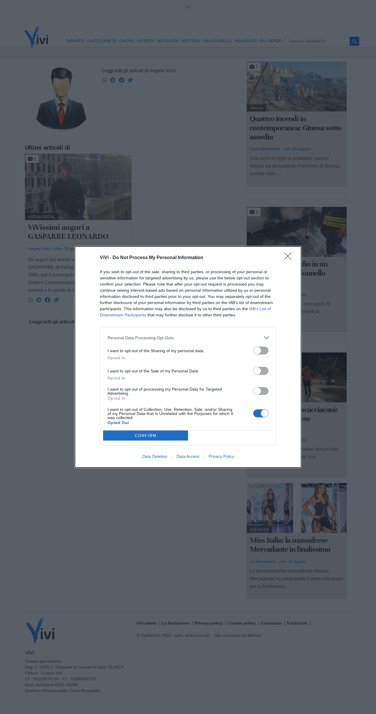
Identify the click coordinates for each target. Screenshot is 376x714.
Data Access (188, 456)
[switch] (260, 351)
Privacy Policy (221, 456)
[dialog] (188, 357)
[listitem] (188, 338)
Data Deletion (154, 456)
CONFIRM (146, 435)
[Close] (289, 258)
